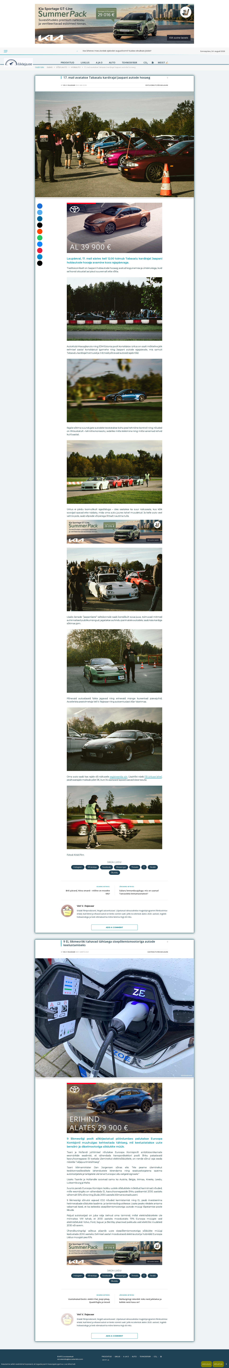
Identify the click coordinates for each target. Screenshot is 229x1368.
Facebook (106, 867)
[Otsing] (15, 51)
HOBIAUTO (153, 85)
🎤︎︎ (153, 62)
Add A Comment (114, 927)
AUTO (112, 62)
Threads (134, 867)
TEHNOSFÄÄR (129, 62)
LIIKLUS (85, 62)
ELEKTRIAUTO (152, 952)
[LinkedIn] (39, 218)
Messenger (121, 867)
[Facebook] (39, 206)
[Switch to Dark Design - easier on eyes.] (10, 51)
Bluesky (114, 872)
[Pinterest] (39, 250)
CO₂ (146, 62)
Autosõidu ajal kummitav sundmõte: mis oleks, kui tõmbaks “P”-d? (117, 51)
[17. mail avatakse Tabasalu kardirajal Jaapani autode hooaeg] (114, 196)
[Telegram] (39, 256)
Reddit (153, 867)
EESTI (147, 85)
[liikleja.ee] (24, 63)
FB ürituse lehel (153, 776)
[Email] (39, 225)
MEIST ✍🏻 (163, 62)
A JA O (99, 62)
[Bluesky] (39, 244)
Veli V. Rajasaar (69, 85)
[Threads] (39, 263)
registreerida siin (118, 776)
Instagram (77, 867)
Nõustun (218, 1364)
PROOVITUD (67, 62)
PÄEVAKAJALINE (162, 85)
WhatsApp (92, 867)
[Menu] (5, 51)
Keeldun (206, 1364)
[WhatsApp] (39, 237)
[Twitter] (39, 212)
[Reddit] (39, 231)
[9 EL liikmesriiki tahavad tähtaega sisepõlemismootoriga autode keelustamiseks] (114, 1076)
